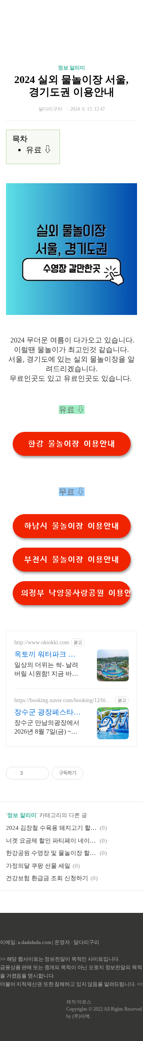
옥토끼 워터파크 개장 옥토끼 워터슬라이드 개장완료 (44, 654)
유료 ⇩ (39, 149)
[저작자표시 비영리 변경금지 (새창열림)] (94, 773)
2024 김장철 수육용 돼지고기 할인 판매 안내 (51, 828)
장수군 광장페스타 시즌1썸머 (43, 712)
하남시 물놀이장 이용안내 (71, 526)
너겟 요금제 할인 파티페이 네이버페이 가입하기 (51, 840)
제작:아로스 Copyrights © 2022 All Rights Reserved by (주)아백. (104, 1009)
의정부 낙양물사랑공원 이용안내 (76, 593)
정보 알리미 (71, 68)
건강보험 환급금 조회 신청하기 (47, 878)
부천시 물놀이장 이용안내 (71, 559)
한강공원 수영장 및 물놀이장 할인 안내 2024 (51, 853)
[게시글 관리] (40, 773)
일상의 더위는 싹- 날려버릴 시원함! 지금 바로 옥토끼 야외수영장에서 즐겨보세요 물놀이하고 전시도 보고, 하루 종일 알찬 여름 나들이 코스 (46, 669)
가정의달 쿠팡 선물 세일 (38, 866)
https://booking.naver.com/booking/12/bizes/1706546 (62, 700)
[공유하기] (30, 773)
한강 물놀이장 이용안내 (71, 443)
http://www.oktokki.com (41, 642)
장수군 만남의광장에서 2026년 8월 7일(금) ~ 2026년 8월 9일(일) (46, 727)
